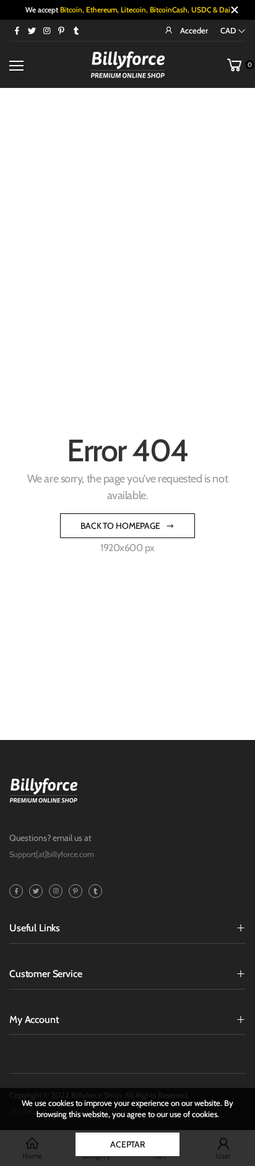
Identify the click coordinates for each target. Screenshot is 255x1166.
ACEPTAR (127, 1144)
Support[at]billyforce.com (51, 854)
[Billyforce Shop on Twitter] (31, 30)
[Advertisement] (127, 222)
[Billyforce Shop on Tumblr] (76, 30)
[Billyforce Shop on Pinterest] (61, 30)
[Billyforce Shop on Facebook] (16, 30)
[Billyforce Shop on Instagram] (46, 30)
